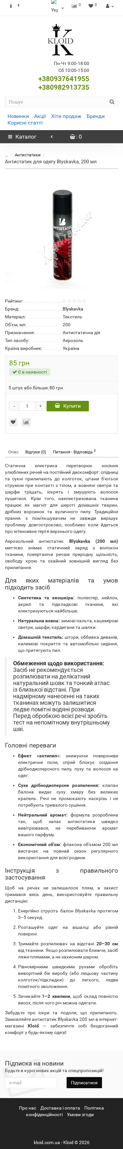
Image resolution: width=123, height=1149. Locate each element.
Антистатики (28, 154)
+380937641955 (63, 79)
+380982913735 (63, 87)
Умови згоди (80, 1114)
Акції (40, 116)
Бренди (96, 116)
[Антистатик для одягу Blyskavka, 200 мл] (61, 232)
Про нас (27, 1108)
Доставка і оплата (60, 1108)
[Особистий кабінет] (109, 6)
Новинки (18, 116)
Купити (72, 406)
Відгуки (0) (35, 451)
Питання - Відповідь (74, 451)
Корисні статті (25, 123)
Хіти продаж (66, 116)
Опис (13, 451)
